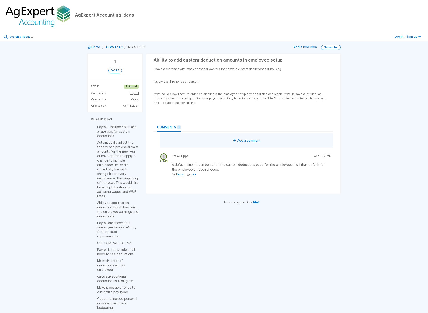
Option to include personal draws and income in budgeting (117, 303)
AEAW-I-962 (114, 47)
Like (193, 174)
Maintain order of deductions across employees (111, 265)
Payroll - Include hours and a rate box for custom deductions (117, 131)
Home (96, 47)
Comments (168, 127)
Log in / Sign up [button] (406, 36)
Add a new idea (305, 47)
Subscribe (331, 47)
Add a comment (249, 140)
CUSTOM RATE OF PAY (114, 243)
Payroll (134, 93)
